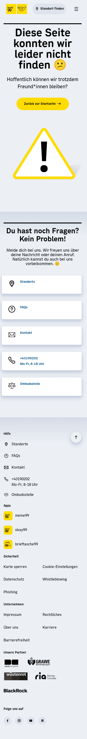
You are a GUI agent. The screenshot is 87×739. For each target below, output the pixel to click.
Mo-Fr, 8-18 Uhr (32, 364)
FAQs (23, 307)
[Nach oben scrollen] (76, 437)
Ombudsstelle (30, 384)
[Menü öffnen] (76, 9)
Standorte (27, 281)
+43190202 (29, 358)
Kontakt (26, 332)
